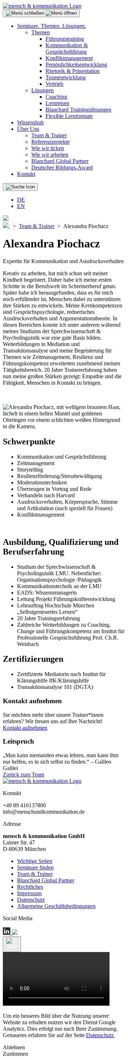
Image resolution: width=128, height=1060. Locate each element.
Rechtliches (30, 887)
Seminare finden (35, 867)
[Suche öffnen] (20, 187)
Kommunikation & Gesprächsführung (67, 48)
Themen (40, 32)
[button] (41, 13)
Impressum (29, 893)
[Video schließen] (12, 944)
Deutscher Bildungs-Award (62, 167)
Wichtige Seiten (34, 861)
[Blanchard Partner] (6, 219)
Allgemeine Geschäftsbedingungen (56, 906)
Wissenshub (30, 122)
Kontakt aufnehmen (25, 728)
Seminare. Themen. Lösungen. (51, 26)
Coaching (56, 97)
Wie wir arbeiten (49, 155)
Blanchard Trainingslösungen (78, 110)
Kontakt (26, 174)
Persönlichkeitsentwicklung (76, 64)
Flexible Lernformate (69, 116)
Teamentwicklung (66, 77)
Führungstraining (65, 39)
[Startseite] (42, 6)
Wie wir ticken (47, 148)
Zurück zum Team (23, 774)
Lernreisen (57, 103)
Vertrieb (54, 84)
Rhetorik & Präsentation (73, 71)
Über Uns (28, 129)
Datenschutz (31, 900)
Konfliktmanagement (69, 58)
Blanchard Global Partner (60, 161)
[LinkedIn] (7, 933)
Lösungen (42, 90)
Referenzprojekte (50, 142)
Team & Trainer (49, 135)
